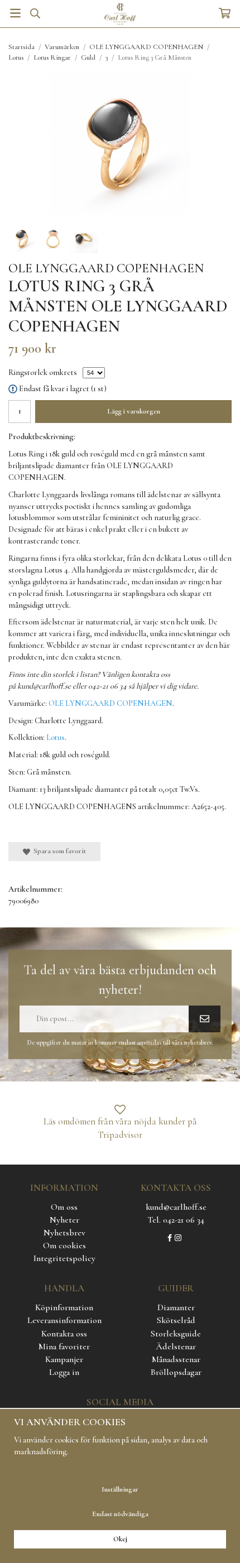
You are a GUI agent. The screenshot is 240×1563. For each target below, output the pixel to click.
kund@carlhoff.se (176, 1207)
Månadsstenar (176, 1359)
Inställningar (120, 1489)
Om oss (64, 1207)
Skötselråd (176, 1320)
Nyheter (64, 1219)
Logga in (64, 1372)
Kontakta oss (64, 1333)
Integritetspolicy (64, 1258)
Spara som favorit (58, 851)
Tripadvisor (120, 1135)
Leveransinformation (64, 1320)
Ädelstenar (176, 1346)
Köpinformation (64, 1307)
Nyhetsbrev (64, 1232)
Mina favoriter (64, 1346)
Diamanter (176, 1307)
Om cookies (64, 1245)
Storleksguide (176, 1333)
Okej (120, 1539)
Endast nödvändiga (120, 1513)
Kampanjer (64, 1359)
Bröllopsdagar (176, 1372)
